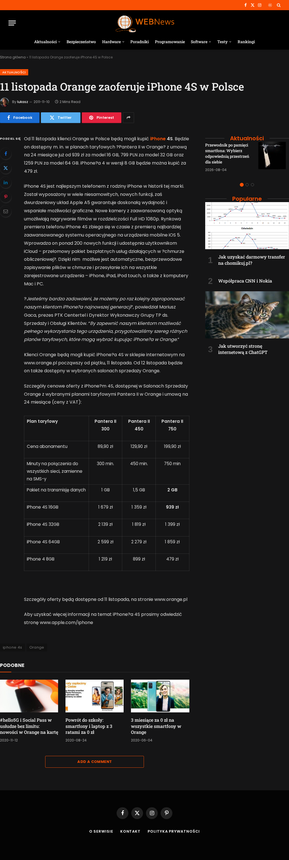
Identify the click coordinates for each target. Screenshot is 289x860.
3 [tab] (252, 184)
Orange (36, 647)
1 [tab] (241, 184)
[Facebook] (5, 153)
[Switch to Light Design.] (270, 5)
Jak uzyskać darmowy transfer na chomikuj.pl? (251, 260)
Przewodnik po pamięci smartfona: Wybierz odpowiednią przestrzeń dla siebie (227, 153)
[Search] (278, 5)
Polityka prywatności (174, 831)
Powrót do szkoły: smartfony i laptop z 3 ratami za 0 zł (88, 726)
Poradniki (139, 41)
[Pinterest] (5, 196)
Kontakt (130, 831)
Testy (222, 41)
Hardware (111, 41)
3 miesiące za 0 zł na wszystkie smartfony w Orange (156, 726)
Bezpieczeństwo (81, 41)
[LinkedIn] (5, 182)
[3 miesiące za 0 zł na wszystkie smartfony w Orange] (160, 696)
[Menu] (12, 23)
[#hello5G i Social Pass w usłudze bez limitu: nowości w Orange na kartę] (29, 696)
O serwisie (101, 831)
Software (199, 41)
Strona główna (13, 57)
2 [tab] (247, 184)
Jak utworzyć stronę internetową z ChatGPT (243, 349)
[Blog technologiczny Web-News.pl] (144, 23)
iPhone (158, 138)
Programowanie (170, 41)
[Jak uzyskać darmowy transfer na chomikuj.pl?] (247, 225)
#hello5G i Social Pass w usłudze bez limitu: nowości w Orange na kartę (29, 726)
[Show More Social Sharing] (128, 117)
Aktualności (45, 41)
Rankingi (246, 41)
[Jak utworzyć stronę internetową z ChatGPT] (247, 314)
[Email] (5, 211)
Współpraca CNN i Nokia (245, 281)
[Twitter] (5, 168)
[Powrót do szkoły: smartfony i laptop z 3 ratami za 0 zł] (94, 696)
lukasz (22, 101)
